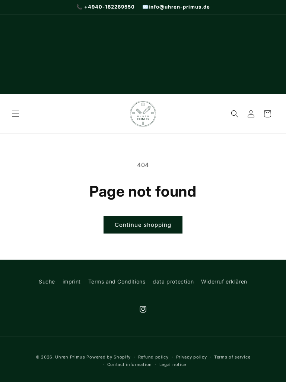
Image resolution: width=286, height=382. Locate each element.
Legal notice (172, 364)
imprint (72, 281)
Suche (47, 281)
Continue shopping (143, 224)
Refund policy (153, 357)
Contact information (129, 364)
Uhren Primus (70, 357)
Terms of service (232, 357)
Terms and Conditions (117, 281)
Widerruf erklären (224, 281)
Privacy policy (191, 357)
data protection (173, 281)
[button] (15, 114)
